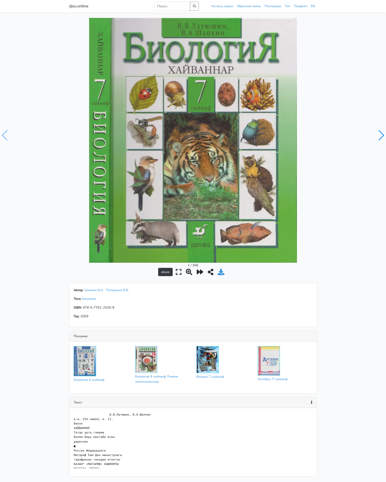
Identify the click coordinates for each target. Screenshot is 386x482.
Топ (287, 6)
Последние (272, 6)
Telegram (300, 6)
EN (313, 6)
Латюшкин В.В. (117, 290)
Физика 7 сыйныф (210, 376)
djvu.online (78, 6)
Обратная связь (249, 6)
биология (90, 298)
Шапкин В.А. (93, 290)
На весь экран (222, 6)
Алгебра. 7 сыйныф (272, 379)
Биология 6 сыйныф (89, 379)
